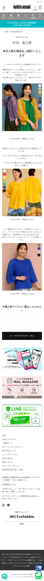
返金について (7, 462)
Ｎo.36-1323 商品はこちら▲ (22, 219)
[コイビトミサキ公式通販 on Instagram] (3, 505)
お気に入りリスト (9, 439)
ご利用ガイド (7, 443)
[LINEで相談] (39, 576)
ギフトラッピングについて (12, 447)
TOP (6, 32)
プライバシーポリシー (11, 466)
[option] (22, 24)
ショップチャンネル (10, 454)
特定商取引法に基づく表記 (12, 470)
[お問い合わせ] (39, 568)
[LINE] (8, 505)
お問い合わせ (7, 458)
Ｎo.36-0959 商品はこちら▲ (22, 139)
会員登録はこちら (9, 484)
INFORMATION (16, 32)
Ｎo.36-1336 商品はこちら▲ (22, 294)
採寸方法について (9, 451)
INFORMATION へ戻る (23, 336)
